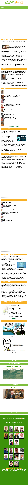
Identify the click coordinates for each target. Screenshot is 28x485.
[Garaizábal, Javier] (16, 465)
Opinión (5, 69)
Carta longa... (4, 71)
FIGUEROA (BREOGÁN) (14, 303)
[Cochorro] (11, 458)
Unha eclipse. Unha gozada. (10, 111)
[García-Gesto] (11, 465)
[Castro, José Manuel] (11, 452)
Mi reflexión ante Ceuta (9, 89)
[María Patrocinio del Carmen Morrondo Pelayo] (16, 443)
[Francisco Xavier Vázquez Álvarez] (16, 430)
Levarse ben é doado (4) (8, 207)
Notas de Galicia (7, 152)
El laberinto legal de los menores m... (12, 94)
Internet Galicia (23, 468)
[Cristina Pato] (11, 443)
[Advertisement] (14, 23)
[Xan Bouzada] (6, 437)
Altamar (4, 218)
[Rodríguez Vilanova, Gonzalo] (6, 452)
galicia (4, 417)
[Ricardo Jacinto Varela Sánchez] (16, 437)
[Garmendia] (16, 452)
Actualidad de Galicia (8, 39)
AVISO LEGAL (6, 469)
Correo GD (12, 469)
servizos (23, 417)
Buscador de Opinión (14, 125)
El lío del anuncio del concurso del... (12, 120)
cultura (12, 417)
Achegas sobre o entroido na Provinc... (12, 103)
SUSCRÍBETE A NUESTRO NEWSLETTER (14, 421)
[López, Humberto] (6, 458)
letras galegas (18, 417)
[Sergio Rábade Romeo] (21, 430)
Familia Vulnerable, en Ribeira (9, 204)
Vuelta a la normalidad (9, 116)
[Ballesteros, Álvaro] (21, 452)
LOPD (2, 469)
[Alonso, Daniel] (16, 458)
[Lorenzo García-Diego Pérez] (21, 437)
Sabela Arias (14, 334)
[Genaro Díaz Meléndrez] (11, 437)
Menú (2, 7)
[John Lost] (11, 430)
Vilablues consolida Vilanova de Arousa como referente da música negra (12, 131)
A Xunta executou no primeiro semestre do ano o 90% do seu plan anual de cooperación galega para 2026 (13, 42)
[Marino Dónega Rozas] (6, 430)
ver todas (14, 317)
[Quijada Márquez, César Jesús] (21, 458)
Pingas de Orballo (7, 201)
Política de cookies (19, 469)
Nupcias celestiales (7, 214)
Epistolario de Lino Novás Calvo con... (11, 211)
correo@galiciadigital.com (7, 468)
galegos (8, 417)
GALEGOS (14, 423)
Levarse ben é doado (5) (9, 107)
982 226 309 (17, 468)
